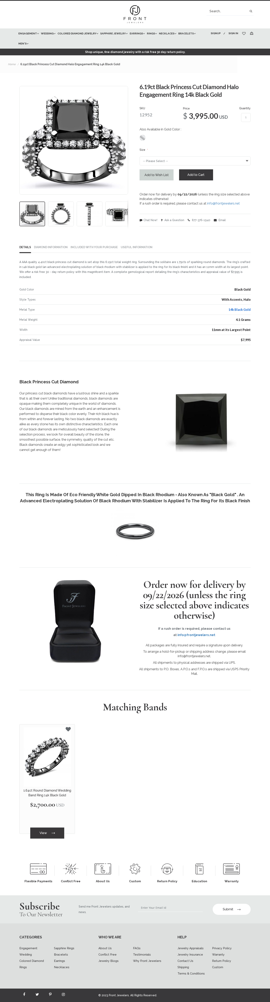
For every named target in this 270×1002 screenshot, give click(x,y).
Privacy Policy (222, 948)
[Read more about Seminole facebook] (24, 995)
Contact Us (185, 961)
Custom (217, 967)
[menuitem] (27, 33)
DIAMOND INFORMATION (51, 247)
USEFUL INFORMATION (136, 247)
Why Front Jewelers (147, 961)
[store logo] (135, 14)
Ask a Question (174, 220)
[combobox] (230, 11)
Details (25, 247)
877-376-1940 (200, 220)
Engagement (28, 948)
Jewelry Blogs (108, 961)
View (44, 833)
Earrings (59, 961)
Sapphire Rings (64, 948)
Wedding (25, 954)
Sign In (233, 33)
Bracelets (61, 954)
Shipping (183, 967)
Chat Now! (150, 220)
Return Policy (221, 961)
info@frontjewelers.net (223, 203)
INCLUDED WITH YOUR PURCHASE (94, 247)
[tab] (26, 248)
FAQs (137, 948)
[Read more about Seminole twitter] (37, 995)
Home (12, 64)
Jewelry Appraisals (190, 948)
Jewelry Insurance (190, 954)
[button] (27, 140)
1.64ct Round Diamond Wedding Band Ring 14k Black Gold (47, 793)
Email (222, 220)
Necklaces (61, 967)
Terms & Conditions (191, 973)
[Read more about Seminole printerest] (50, 995)
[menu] (111, 38)
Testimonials (142, 954)
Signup (216, 33)
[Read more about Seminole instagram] (63, 995)
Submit (228, 909)
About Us (105, 948)
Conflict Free (107, 954)
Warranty (218, 954)
